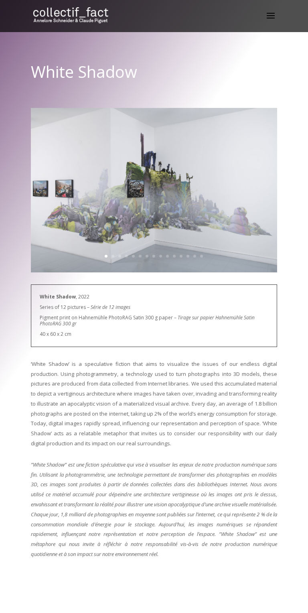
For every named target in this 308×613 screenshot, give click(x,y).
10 (167, 256)
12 (181, 256)
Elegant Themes (140, 602)
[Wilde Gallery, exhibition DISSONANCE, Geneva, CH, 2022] (154, 272)
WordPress (197, 602)
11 (174, 256)
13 (187, 256)
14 (194, 256)
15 (201, 256)
